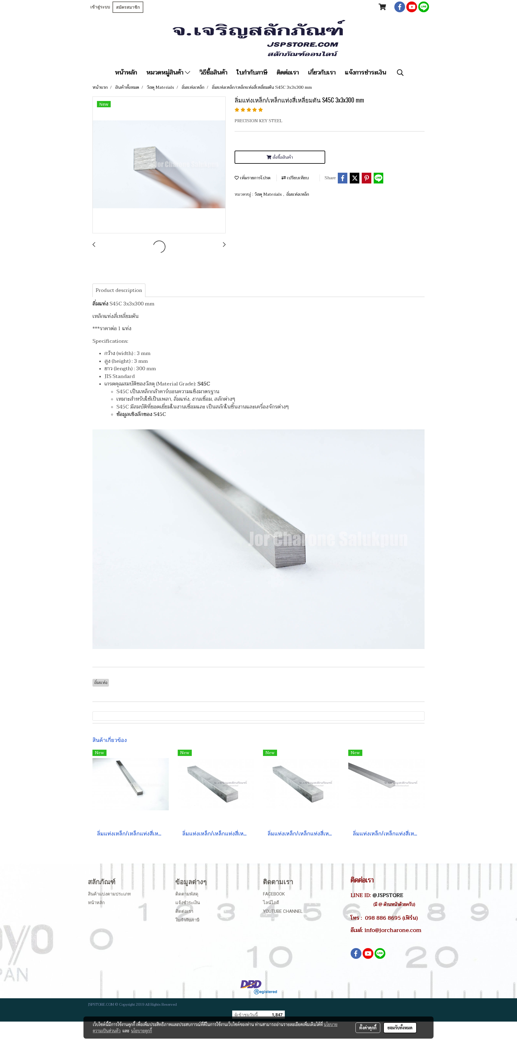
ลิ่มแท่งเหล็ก (297, 194)
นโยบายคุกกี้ (141, 1030)
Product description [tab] (119, 290)
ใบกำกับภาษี (252, 73)
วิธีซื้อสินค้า (213, 73)
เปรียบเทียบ (297, 177)
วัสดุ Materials (268, 194)
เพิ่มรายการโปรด (254, 177)
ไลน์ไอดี (271, 902)
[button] (400, 72)
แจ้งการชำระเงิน (365, 73)
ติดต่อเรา (288, 73)
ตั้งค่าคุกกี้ (367, 1027)
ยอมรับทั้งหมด (400, 1027)
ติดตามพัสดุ (186, 894)
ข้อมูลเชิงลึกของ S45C (141, 414)
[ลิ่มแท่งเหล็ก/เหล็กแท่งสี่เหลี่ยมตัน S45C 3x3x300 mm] (159, 165)
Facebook (274, 894)
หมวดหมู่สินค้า (165, 73)
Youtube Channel (283, 911)
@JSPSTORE (387, 895)
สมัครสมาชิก (128, 7)
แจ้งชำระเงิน (187, 902)
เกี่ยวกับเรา (322, 73)
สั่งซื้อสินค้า (282, 157)
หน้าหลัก (126, 73)
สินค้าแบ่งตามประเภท (109, 894)
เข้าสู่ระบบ (100, 6)
